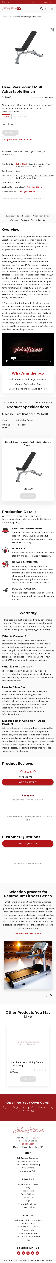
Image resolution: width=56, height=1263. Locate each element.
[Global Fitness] (11, 8)
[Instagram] (28, 1253)
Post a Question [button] (28, 844)
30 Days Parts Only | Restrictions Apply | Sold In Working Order (35, 176)
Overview (10, 216)
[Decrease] (4, 124)
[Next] (50, 995)
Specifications (23, 216)
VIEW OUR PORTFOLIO (27, 933)
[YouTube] (32, 1253)
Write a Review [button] (28, 782)
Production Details (42, 216)
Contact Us (44, 2)
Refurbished (20, 116)
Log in (51, 2)
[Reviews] (42, 97)
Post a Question (38, 220)
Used (6, 116)
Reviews (25, 220)
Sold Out (28, 1079)
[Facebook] (18, 1253)
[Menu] (52, 8)
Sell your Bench (27, 191)
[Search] (41, 8)
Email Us (20, 182)
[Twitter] (23, 1253)
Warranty (14, 220)
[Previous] (45, 995)
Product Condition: (11, 111)
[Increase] (12, 124)
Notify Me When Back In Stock (17, 139)
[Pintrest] (37, 1253)
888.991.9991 (8, 2)
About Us (35, 2)
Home (4, 17)
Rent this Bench (34, 187)
